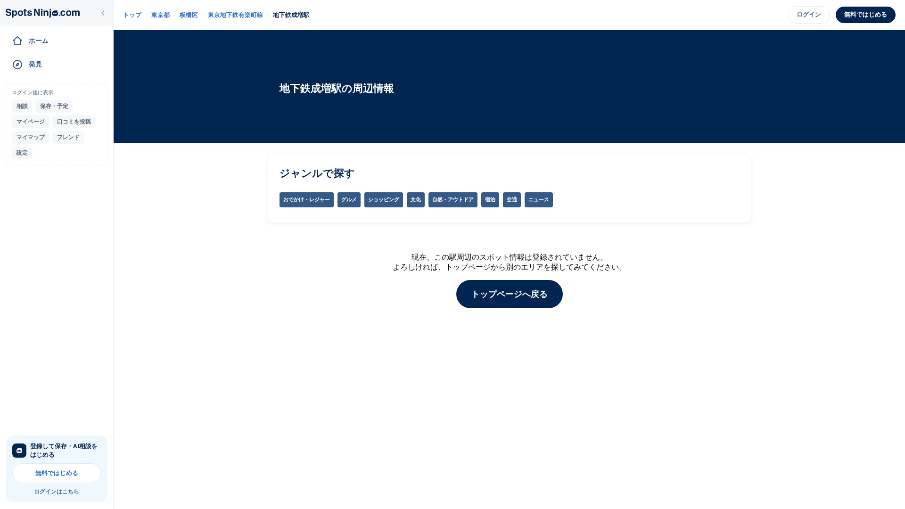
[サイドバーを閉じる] (102, 13)
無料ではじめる (56, 472)
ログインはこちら (56, 491)
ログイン (809, 14)
